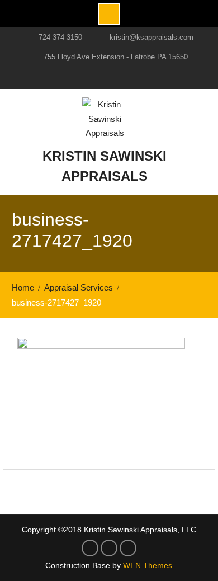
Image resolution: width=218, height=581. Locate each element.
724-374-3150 (60, 37)
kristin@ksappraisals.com (151, 37)
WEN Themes (147, 565)
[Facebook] (83, 77)
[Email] (130, 77)
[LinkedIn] (106, 77)
